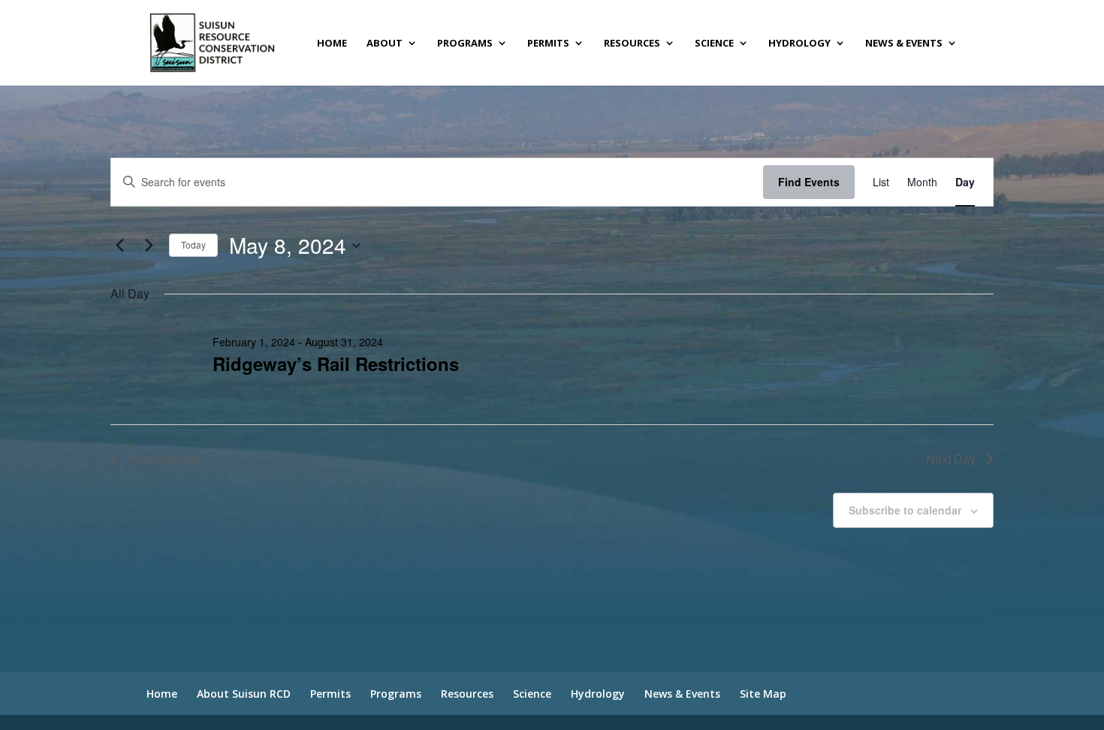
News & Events (904, 44)
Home (332, 44)
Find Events (809, 181)
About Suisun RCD (244, 693)
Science (714, 44)
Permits (548, 44)
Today (193, 244)
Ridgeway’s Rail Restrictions (336, 363)
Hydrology (799, 44)
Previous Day (164, 458)
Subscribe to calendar (905, 509)
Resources (632, 44)
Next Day (951, 458)
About (384, 44)
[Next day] (149, 246)
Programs (465, 44)
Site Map (763, 693)
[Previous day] (119, 246)
